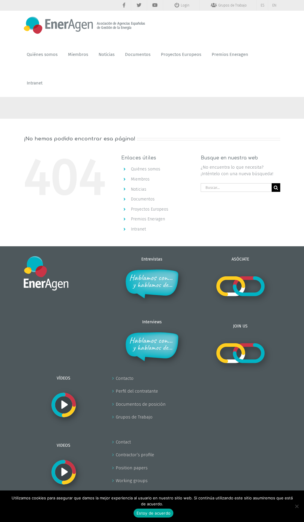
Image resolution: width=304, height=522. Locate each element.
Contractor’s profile (135, 454)
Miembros (140, 179)
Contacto (125, 378)
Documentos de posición (141, 404)
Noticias (138, 189)
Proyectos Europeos (149, 209)
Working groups (132, 480)
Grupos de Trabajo (134, 417)
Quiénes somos (145, 169)
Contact (123, 442)
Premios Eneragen (148, 219)
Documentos (143, 199)
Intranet (138, 229)
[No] (297, 506)
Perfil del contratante (137, 391)
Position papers (132, 468)
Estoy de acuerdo (153, 513)
